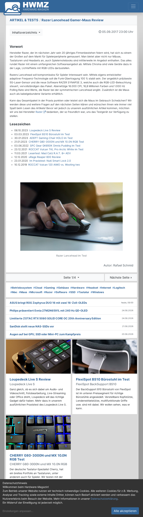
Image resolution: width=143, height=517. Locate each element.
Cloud (37, 287)
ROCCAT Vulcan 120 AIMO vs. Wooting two (54, 164)
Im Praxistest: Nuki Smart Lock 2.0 (50, 160)
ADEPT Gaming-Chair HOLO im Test (51, 137)
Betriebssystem (21, 287)
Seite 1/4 (70, 277)
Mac (13, 292)
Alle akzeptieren (125, 511)
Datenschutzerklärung (104, 498)
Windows (97, 292)
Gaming (49, 287)
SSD (72, 292)
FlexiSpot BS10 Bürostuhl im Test (50, 134)
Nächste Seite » (121, 277)
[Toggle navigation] (133, 6)
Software (60, 292)
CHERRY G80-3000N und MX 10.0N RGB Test (56, 141)
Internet (105, 287)
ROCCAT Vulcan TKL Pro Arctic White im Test (56, 149)
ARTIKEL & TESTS (24, 20)
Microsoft (35, 292)
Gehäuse (62, 287)
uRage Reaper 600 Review (45, 156)
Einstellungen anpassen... (18, 511)
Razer (39, 111)
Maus (23, 292)
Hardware (77, 287)
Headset (92, 287)
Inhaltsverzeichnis (25, 32)
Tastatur (83, 292)
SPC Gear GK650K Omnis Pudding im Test (55, 145)
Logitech (118, 287)
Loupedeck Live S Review (44, 130)
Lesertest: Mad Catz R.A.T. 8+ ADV (49, 153)
